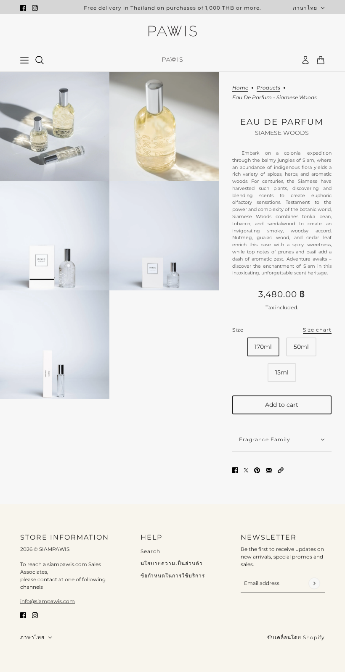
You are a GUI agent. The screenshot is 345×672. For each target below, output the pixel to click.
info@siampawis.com (47, 601)
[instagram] (35, 8)
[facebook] (23, 8)
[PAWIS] (172, 32)
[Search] (39, 60)
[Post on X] (246, 469)
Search (150, 551)
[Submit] (314, 583)
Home (240, 88)
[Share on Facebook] (235, 469)
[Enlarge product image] (54, 126)
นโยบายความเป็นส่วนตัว (172, 563)
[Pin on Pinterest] (257, 469)
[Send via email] (269, 469)
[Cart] (320, 60)
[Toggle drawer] (24, 60)
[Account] (305, 60)
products (268, 88)
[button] (280, 469)
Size (282, 330)
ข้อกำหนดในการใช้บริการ (173, 575)
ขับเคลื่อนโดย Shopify (296, 637)
